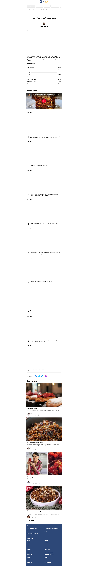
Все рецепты (30, 520)
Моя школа (30, 560)
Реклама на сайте (31, 531)
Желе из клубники (31, 477)
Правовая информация (32, 528)
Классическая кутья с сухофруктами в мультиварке (39, 511)
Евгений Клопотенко (34, 447)
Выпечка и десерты (36, 9)
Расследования (49, 552)
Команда (47, 525)
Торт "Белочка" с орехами (45, 9)
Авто (46, 560)
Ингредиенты (48, 545)
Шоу (28, 557)
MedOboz (29, 562)
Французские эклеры (32, 408)
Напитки (39, 6)
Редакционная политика (32, 533)
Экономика (48, 562)
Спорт (46, 557)
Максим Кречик (33, 413)
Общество (30, 554)
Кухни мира (47, 542)
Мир (28, 552)
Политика (47, 549)
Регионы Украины (49, 554)
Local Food (54, 6)
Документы (47, 531)
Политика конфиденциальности (52, 528)
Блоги (29, 549)
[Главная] (27, 10)
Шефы (46, 6)
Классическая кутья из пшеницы (35, 442)
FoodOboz (30, 538)
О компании (29, 525)
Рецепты (31, 6)
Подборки (29, 545)
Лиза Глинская (33, 481)
